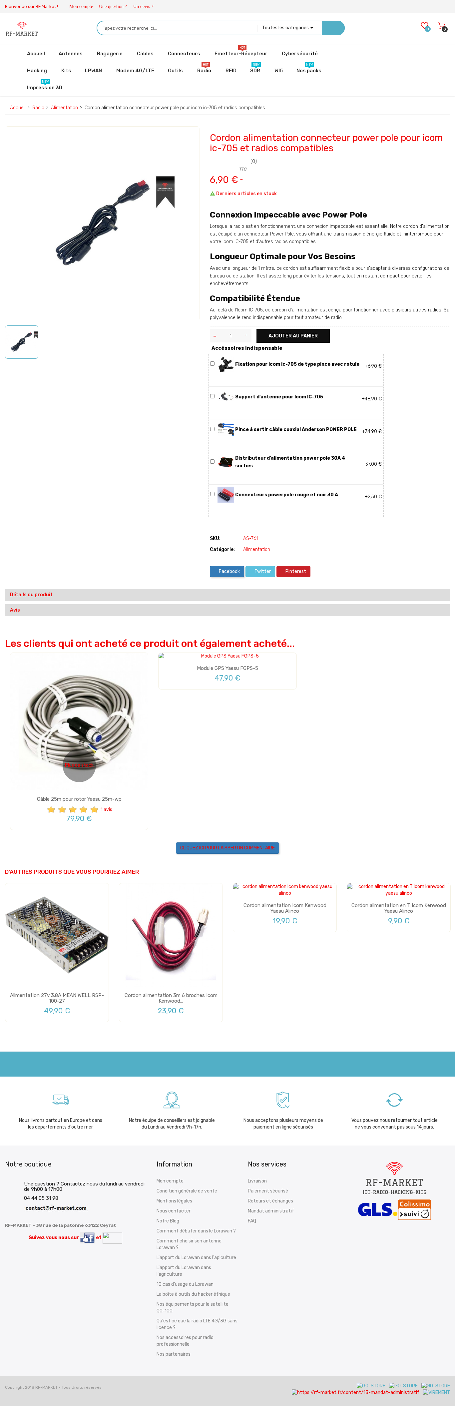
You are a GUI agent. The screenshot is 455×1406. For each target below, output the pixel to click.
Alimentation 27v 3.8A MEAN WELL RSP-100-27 (57, 998)
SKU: (215, 538)
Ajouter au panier (293, 336)
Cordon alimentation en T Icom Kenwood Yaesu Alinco (398, 908)
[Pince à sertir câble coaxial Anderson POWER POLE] (226, 429)
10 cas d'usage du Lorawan (185, 1284)
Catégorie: (222, 549)
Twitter (262, 571)
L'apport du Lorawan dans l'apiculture (196, 1257)
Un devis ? (143, 6)
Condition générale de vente (187, 1191)
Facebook (229, 571)
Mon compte (81, 6)
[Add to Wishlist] (15, 137)
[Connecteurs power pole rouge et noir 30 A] (226, 494)
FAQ (252, 1221)
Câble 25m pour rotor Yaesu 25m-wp (79, 799)
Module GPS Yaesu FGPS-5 (227, 668)
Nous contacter (174, 1211)
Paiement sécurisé (268, 1191)
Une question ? (113, 6)
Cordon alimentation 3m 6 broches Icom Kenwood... (171, 998)
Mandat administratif (271, 1211)
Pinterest (295, 571)
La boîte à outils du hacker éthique (193, 1294)
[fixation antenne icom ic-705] (226, 396)
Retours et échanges (270, 1201)
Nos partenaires (174, 1354)
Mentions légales (174, 1201)
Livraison (257, 1181)
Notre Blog (168, 1221)
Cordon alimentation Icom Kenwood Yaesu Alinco (284, 908)
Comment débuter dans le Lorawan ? (196, 1231)
